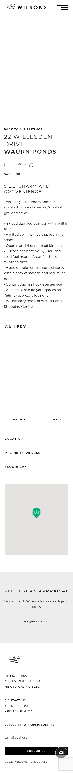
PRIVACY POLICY (18, 711)
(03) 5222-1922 (16, 676)
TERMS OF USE (17, 706)
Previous (17, 420)
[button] (36, 513)
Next (57, 420)
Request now (36, 622)
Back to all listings (23, 129)
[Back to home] (26, 7)
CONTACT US (15, 700)
